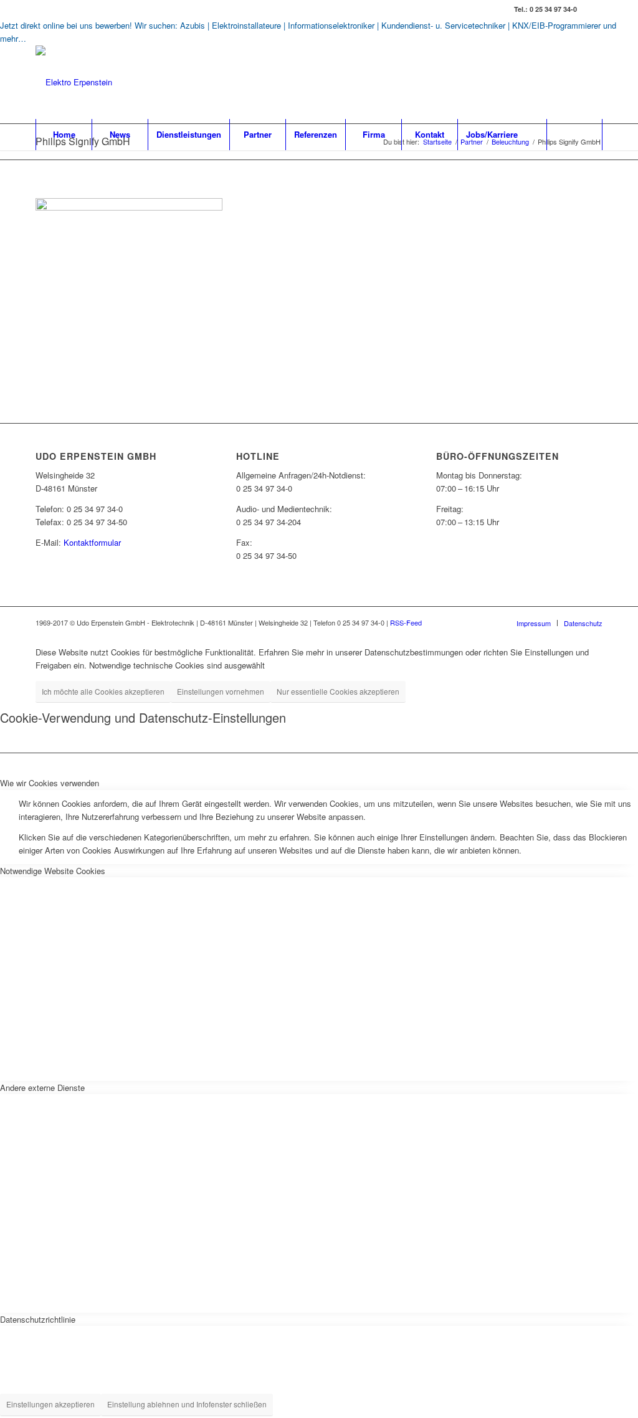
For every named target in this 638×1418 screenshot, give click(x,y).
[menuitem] (64, 134)
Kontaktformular (92, 542)
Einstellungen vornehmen (220, 691)
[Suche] (574, 134)
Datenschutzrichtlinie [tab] (37, 1319)
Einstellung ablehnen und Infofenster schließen (187, 1404)
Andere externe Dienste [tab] (42, 1087)
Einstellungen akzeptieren (50, 1404)
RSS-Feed (406, 622)
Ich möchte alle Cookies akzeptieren (103, 691)
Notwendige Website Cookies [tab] (52, 871)
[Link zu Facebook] (593, 9)
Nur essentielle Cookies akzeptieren (338, 691)
